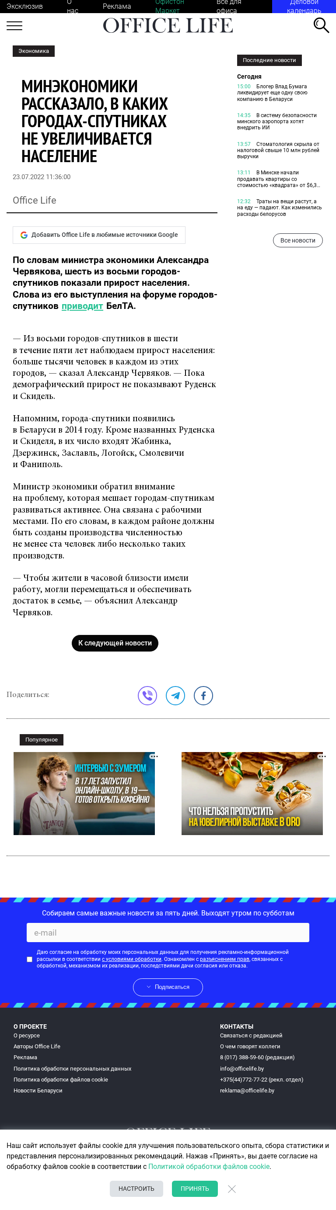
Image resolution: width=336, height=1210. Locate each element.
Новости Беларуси (38, 1090)
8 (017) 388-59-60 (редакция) (257, 1057)
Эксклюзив (25, 6)
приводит (82, 306)
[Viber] (147, 695)
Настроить (136, 1188)
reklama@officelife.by (247, 1090)
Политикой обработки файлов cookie (209, 1166)
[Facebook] (203, 695)
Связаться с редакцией (251, 1035)
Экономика (33, 51)
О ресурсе (27, 1035)
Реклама (117, 6)
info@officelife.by (242, 1068)
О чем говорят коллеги (250, 1046)
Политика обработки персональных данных (72, 1068)
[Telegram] (175, 695)
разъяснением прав (224, 959)
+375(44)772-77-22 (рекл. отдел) (262, 1079)
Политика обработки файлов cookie (61, 1079)
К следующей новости (115, 643)
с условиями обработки (131, 959)
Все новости (297, 240)
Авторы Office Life (37, 1046)
